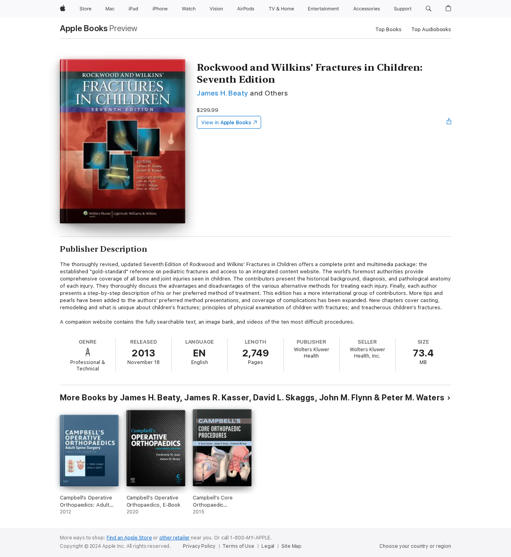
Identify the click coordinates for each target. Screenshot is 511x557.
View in (226, 122)
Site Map (291, 546)
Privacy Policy (199, 546)
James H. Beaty (222, 93)
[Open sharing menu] (449, 122)
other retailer (174, 538)
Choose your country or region (415, 546)
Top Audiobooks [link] (431, 29)
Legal (267, 546)
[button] (428, 9)
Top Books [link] (388, 29)
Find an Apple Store (129, 538)
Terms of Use (238, 546)
